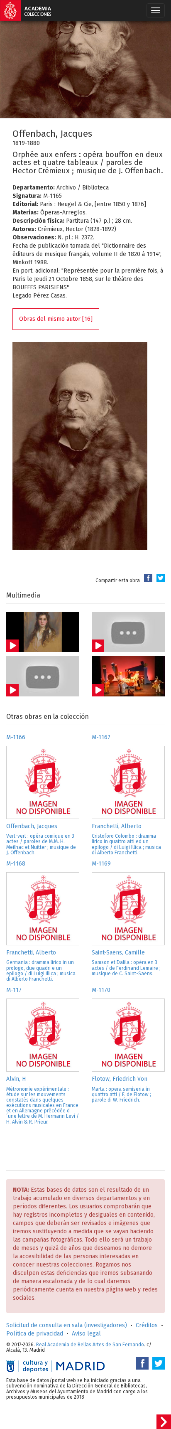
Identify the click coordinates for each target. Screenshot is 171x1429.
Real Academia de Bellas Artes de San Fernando (90, 1345)
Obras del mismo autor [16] (56, 318)
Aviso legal (86, 1333)
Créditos (147, 1325)
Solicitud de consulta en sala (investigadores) (66, 1325)
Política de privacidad (34, 1333)
